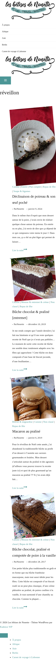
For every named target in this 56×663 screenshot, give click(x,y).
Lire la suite (19, 250)
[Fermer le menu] (4, 635)
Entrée (24, 186)
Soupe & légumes (21, 191)
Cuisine (15, 186)
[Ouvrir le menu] (5, 80)
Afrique (5, 31)
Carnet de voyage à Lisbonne (14, 51)
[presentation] (34, 146)
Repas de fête (49, 186)
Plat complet (35, 186)
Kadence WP (6, 627)
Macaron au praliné (26, 431)
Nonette (20, 209)
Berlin (4, 45)
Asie (4, 38)
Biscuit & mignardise (22, 422)
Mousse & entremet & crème (35, 302)
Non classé (48, 422)
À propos (6, 25)
